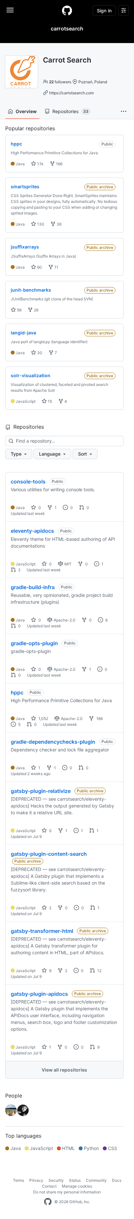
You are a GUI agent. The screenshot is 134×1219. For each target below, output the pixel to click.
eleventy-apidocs (32, 531)
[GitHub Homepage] (48, 1202)
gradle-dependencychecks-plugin (53, 741)
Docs (116, 1180)
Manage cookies (77, 1186)
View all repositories (64, 1070)
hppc (17, 692)
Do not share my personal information (67, 1192)
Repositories (70, 111)
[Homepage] (67, 10)
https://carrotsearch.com (71, 92)
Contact (49, 1186)
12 (98, 970)
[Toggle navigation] (10, 10)
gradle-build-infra (33, 587)
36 (58, 224)
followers (60, 81)
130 (40, 224)
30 (39, 352)
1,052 (42, 718)
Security (56, 1180)
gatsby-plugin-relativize (41, 791)
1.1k (40, 163)
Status (75, 1180)
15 (49, 401)
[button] (123, 111)
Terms (18, 1180)
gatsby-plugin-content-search (49, 854)
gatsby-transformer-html (42, 931)
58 (18, 310)
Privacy (36, 1180)
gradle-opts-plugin (34, 643)
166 (58, 163)
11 (55, 267)
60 (39, 267)
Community (96, 1180)
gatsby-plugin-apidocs (39, 994)
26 (35, 310)
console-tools (28, 481)
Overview (26, 111)
